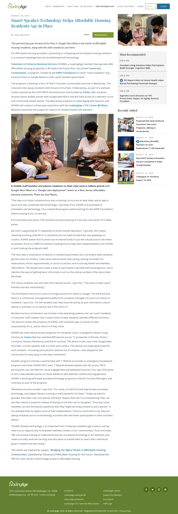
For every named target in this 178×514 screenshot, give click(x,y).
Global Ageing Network (73, 499)
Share (87, 34)
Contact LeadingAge (47, 495)
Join (149, 6)
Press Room (108, 499)
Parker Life (89, 92)
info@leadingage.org (17, 495)
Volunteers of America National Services (34, 64)
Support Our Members (112, 495)
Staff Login (107, 503)
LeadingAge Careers (111, 490)
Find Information (105, 6)
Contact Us (68, 490)
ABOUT (48, 6)
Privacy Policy (125, 511)
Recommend (101, 35)
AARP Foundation (66, 72)
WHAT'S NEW (73, 6)
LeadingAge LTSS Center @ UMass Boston (81, 503)
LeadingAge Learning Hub (75, 495)
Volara (27, 337)
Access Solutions (125, 6)
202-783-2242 (32, 495)
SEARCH (140, 6)
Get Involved (86, 6)
